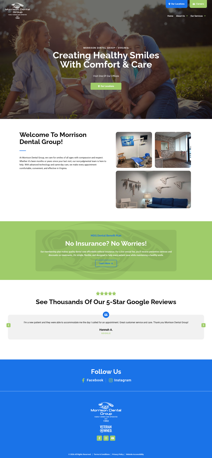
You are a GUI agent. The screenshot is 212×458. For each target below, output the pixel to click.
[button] (8, 325)
